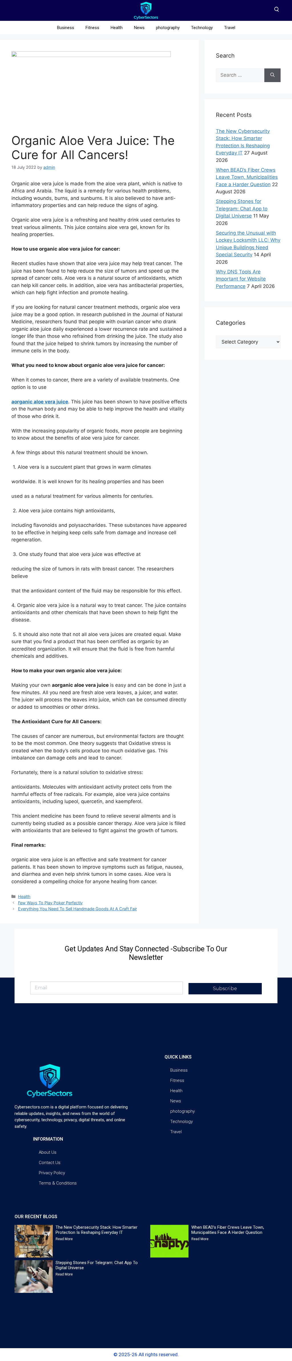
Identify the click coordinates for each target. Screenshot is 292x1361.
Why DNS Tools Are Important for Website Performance (241, 279)
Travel (229, 27)
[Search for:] (240, 75)
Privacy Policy (52, 1172)
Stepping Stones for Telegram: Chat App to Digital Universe (241, 208)
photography (168, 27)
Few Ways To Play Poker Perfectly (50, 902)
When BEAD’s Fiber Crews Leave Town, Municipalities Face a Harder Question (247, 177)
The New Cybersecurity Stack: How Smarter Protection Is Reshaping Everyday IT (96, 1230)
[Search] (272, 75)
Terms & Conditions (58, 1183)
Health (117, 27)
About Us (47, 1152)
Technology (202, 27)
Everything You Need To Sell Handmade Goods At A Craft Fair (77, 908)
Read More (64, 1239)
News (139, 27)
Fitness (92, 27)
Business (65, 27)
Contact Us (49, 1162)
